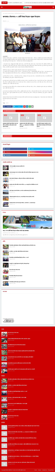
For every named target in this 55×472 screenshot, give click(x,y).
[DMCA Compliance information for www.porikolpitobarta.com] (8, 322)
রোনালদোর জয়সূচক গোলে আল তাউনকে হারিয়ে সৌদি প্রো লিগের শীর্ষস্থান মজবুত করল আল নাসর (23, 172)
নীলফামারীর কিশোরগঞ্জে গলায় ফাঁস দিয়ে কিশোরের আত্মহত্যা (16, 344)
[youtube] (40, 155)
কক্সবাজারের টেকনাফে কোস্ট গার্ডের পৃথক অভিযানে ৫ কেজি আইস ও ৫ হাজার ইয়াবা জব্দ (22, 202)
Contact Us (44, 470)
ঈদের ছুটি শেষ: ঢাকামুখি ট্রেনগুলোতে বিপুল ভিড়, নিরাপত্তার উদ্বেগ (19, 263)
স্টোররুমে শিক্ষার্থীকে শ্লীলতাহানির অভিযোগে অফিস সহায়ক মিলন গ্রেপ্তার (19, 338)
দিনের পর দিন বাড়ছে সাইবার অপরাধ (14, 269)
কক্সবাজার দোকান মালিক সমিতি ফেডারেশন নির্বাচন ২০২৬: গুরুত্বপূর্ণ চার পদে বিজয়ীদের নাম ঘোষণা (27, 125)
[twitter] (40, 149)
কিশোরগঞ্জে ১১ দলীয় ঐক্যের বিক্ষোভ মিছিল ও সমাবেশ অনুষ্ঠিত (17, 397)
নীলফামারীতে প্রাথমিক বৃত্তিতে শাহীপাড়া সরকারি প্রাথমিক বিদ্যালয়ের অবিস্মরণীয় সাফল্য (22, 245)
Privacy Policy (51, 470)
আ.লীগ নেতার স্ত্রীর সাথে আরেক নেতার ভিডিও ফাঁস (16, 166)
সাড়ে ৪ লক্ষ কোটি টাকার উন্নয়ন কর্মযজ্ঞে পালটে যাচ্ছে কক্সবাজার (16, 230)
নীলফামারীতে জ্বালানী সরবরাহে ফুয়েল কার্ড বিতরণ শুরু (17, 281)
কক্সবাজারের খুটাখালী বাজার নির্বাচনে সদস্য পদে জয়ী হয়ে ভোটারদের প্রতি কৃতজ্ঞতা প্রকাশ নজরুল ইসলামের (10, 125)
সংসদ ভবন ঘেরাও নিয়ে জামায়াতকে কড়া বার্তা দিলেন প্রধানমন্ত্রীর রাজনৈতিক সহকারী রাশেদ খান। (37, 2)
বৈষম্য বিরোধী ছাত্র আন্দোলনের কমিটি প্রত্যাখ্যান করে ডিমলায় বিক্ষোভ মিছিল (19, 363)
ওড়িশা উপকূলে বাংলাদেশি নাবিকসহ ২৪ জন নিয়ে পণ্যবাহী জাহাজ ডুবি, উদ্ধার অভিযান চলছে (22, 190)
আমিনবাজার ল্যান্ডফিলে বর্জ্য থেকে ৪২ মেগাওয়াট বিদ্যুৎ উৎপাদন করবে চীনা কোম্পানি (21, 196)
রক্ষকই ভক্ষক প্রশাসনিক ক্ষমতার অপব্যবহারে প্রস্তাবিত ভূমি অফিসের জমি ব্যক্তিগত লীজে (21, 350)
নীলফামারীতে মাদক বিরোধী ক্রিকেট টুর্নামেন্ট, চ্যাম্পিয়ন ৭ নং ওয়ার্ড (19, 257)
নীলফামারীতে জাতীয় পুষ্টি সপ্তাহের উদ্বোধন (15, 275)
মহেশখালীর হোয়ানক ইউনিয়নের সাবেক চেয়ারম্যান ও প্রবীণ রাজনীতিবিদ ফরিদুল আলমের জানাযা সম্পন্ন (23, 444)
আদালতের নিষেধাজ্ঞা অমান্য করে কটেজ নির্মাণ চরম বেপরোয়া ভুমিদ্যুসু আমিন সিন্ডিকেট (20, 357)
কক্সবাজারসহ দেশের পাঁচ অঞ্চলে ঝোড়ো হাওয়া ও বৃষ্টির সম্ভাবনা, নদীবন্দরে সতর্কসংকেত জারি (21, 462)
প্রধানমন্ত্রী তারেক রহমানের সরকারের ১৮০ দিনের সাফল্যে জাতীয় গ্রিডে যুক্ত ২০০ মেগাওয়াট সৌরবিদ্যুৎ (23, 456)
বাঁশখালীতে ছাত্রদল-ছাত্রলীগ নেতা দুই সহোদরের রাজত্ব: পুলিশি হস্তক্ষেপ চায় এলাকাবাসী (21, 369)
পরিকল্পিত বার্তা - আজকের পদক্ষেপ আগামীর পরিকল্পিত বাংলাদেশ (17, 470)
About (39, 470)
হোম (3, 13)
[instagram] (40, 152)
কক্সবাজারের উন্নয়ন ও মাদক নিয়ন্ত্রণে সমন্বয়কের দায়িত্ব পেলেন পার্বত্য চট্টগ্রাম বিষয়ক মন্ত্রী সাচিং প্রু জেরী (24, 450)
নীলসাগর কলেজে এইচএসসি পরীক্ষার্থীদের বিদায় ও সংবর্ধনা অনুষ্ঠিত (17, 403)
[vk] (15, 155)
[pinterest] (15, 152)
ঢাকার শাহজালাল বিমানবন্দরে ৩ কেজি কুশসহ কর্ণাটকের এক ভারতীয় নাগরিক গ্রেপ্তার (21, 178)
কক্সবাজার (6, 13)
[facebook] (15, 149)
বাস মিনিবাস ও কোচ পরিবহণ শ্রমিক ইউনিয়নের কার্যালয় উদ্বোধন (18, 251)
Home (35, 470)
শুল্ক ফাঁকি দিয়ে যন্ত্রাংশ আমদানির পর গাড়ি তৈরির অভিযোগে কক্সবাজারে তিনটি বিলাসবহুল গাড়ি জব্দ (44, 125)
